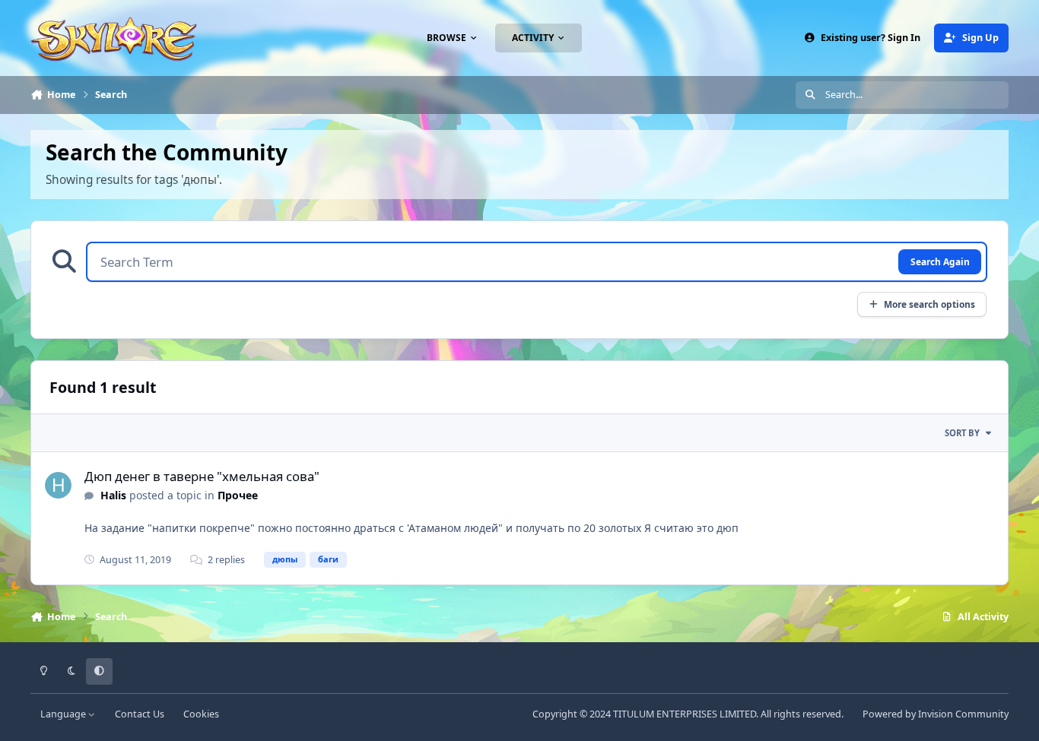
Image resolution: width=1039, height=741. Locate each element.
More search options (929, 304)
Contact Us (139, 714)
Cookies (201, 714)
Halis (113, 495)
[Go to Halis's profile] (58, 485)
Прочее (238, 495)
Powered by (936, 714)
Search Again (940, 261)
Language (64, 714)
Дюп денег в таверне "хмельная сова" (201, 476)
